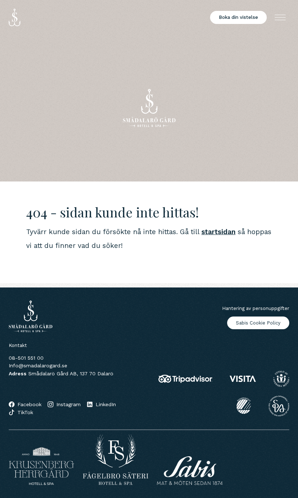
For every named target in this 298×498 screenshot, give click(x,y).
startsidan (218, 232)
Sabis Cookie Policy (258, 323)
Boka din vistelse (238, 17)
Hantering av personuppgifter (255, 308)
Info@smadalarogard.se (38, 365)
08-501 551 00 (26, 358)
